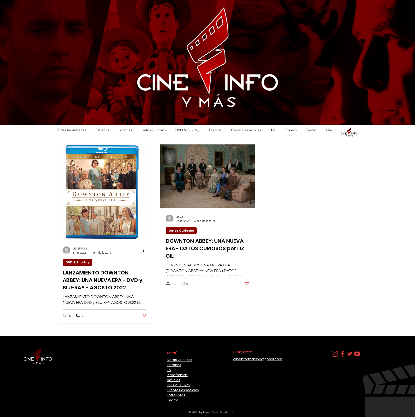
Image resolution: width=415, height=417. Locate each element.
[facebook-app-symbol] (342, 354)
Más (329, 130)
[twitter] (350, 354)
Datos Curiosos (153, 130)
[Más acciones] (145, 250)
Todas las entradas (71, 130)
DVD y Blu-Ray (178, 385)
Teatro (311, 130)
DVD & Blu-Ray (187, 130)
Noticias (125, 130)
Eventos (215, 130)
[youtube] (357, 354)
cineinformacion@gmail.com (257, 359)
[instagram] (335, 354)
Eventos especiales (246, 130)
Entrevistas (176, 395)
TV (272, 130)
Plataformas (177, 375)
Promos (290, 130)
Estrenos (102, 130)
